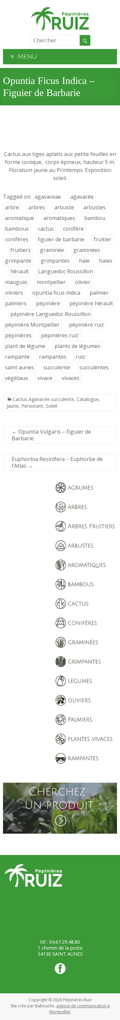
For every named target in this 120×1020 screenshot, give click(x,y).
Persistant (32, 406)
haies (105, 260)
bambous (17, 228)
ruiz (80, 356)
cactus (46, 228)
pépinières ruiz (60, 335)
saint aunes (19, 367)
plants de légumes (77, 346)
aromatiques (59, 218)
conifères (16, 239)
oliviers (14, 292)
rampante (17, 356)
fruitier (102, 239)
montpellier (51, 282)
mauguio (16, 282)
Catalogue (88, 399)
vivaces (70, 378)
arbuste (64, 207)
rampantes (52, 356)
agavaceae (48, 196)
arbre (12, 207)
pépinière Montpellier (32, 324)
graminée (52, 250)
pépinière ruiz (86, 324)
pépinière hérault (91, 303)
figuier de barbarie (61, 239)
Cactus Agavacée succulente (43, 399)
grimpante (18, 260)
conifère (73, 228)
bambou (94, 218)
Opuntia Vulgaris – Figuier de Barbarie (51, 435)
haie (84, 260)
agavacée (82, 196)
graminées (86, 250)
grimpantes (55, 260)
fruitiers (20, 250)
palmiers (16, 303)
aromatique (19, 218)
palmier (99, 292)
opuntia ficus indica (56, 292)
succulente (56, 367)
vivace (44, 378)
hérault (19, 271)
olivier (82, 282)
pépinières (18, 335)
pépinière (48, 303)
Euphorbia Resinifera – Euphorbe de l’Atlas (57, 462)
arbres (36, 207)
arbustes (94, 207)
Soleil (51, 406)
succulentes (94, 367)
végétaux (16, 378)
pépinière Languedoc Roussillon (50, 314)
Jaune (13, 406)
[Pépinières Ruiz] (60, 8)
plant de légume (25, 346)
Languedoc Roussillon (65, 271)
